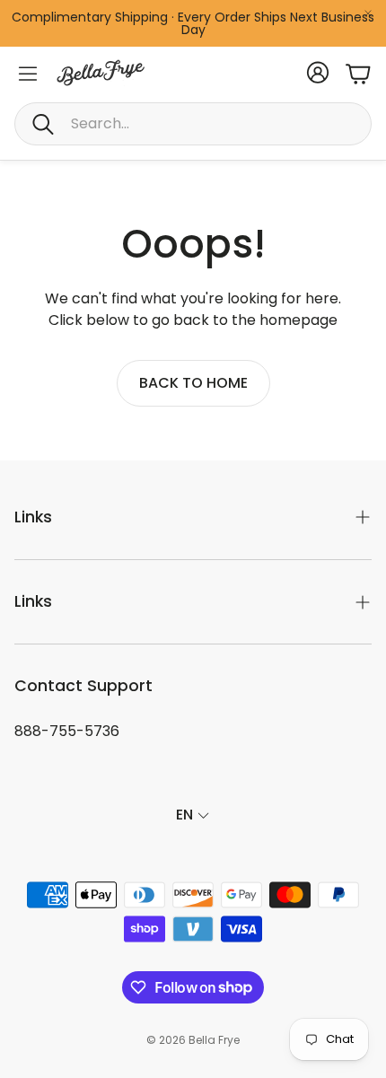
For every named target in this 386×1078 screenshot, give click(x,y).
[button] (193, 124)
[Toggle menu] (27, 73)
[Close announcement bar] (368, 13)
